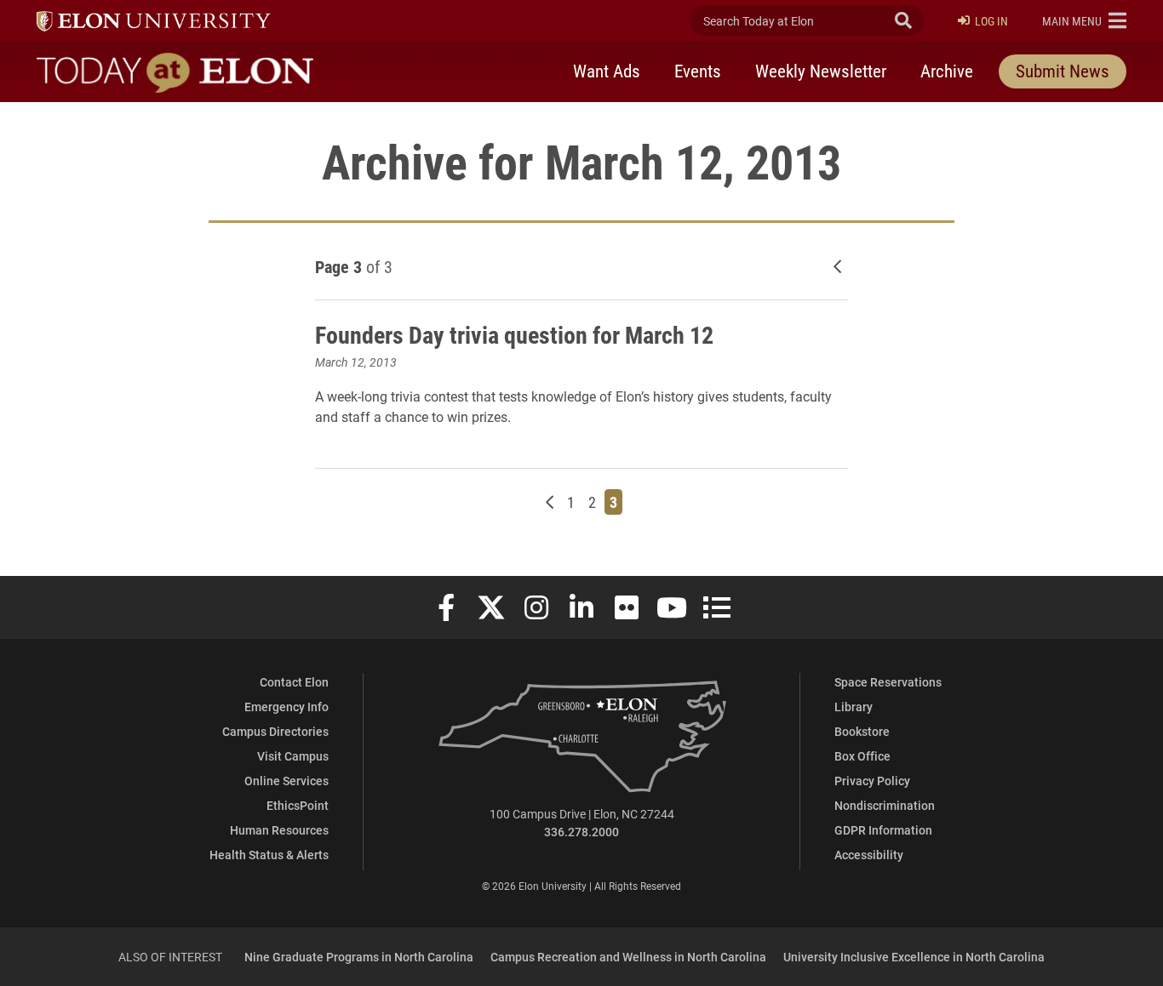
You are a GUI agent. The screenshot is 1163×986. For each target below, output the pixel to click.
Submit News (1062, 71)
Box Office (862, 756)
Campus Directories (275, 731)
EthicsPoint (297, 805)
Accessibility (868, 854)
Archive (946, 71)
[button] (1084, 20)
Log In (991, 21)
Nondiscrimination (884, 805)
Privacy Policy (872, 780)
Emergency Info (286, 706)
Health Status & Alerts (269, 854)
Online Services (286, 780)
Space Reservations (888, 682)
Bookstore (862, 731)
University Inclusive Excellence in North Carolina (914, 957)
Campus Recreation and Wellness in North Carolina (628, 957)
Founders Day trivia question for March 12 (514, 334)
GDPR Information (883, 830)
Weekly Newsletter (820, 71)
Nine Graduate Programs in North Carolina (358, 957)
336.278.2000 (581, 832)
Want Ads (606, 71)
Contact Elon (294, 682)
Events (697, 71)
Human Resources (279, 830)
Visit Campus (293, 756)
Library (853, 706)
